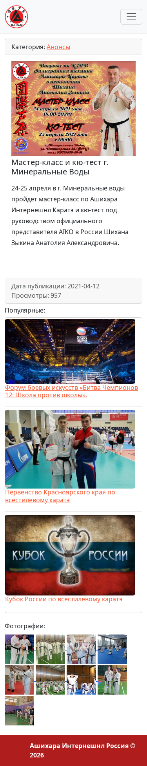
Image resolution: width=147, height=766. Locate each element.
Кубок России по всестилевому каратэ (63, 599)
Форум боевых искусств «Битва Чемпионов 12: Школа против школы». (71, 391)
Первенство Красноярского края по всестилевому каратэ (60, 496)
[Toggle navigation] (131, 17)
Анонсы (58, 47)
